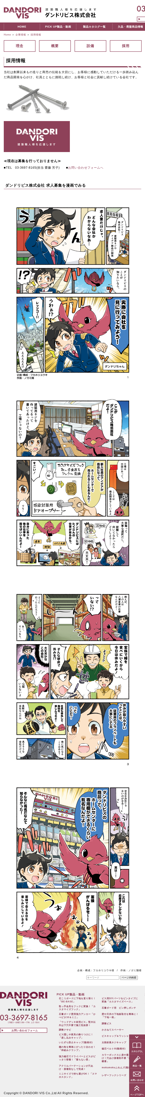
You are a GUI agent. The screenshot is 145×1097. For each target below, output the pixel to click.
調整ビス (107, 1023)
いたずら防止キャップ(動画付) (76, 1042)
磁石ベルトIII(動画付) (114, 1048)
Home (7, 34)
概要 (55, 46)
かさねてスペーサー (113, 1029)
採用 (126, 46)
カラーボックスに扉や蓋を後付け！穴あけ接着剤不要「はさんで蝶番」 (120, 1058)
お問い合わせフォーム (25, 1030)
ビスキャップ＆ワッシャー (116, 1036)
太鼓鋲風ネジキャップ (114, 1042)
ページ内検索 (129, 977)
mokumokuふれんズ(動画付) (118, 1067)
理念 (19, 46)
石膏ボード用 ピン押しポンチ (119, 1008)
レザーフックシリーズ (114, 1075)
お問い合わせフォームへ (85, 167)
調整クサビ (65, 1029)
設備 (90, 46)
